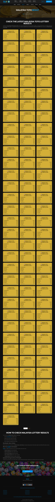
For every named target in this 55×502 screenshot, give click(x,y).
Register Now (27, 471)
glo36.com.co (27, 500)
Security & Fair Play (27, 496)
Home (15, 4)
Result (23, 4)
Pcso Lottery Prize (50, 491)
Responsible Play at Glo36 (20, 496)
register (49, 1)
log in (43, 1)
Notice (36, 4)
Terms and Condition (25, 499)
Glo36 (36, 465)
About (40, 4)
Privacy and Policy (30, 499)
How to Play (15, 496)
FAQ (40, 496)
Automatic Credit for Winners (34, 496)
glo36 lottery (36, 467)
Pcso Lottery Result (27, 491)
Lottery (18, 4)
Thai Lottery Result (27, 490)
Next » (29, 428)
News (39, 496)
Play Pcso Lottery (5, 491)
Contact (32, 4)
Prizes (28, 4)
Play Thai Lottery (5, 490)
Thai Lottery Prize (50, 490)
